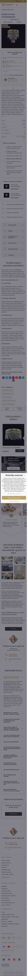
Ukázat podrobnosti (14, 501)
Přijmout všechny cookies (14, 498)
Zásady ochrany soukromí (14, 493)
